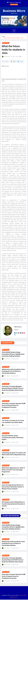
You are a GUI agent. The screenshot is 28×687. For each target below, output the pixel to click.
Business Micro (14, 11)
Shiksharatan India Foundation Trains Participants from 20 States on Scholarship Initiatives (13, 371)
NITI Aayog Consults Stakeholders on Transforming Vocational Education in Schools (13, 504)
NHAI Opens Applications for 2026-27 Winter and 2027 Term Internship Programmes (13, 469)
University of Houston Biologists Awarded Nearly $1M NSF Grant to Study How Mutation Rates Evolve (12, 388)
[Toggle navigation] (14, 30)
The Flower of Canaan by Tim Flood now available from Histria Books (13, 421)
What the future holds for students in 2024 (13, 37)
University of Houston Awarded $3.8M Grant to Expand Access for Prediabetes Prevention (13, 405)
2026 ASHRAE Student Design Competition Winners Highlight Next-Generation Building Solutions (13, 354)
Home (3, 36)
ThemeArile (15, 597)
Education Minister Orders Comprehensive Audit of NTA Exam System (12, 437)
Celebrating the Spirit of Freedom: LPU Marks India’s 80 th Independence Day (14, 453)
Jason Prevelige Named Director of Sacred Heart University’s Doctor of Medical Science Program (13, 487)
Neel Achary (7, 56)
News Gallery (23, 595)
